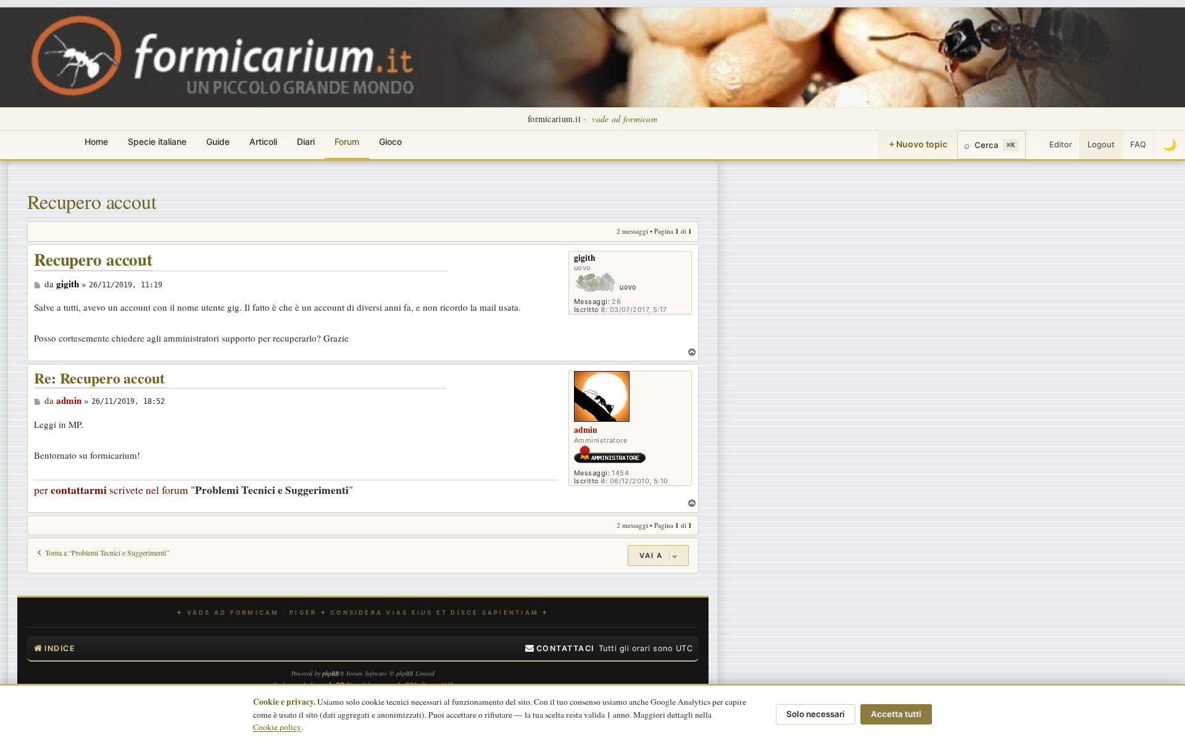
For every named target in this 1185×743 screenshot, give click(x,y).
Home (96, 141)
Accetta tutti (896, 714)
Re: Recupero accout (99, 378)
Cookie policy (277, 727)
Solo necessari (815, 714)
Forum (347, 141)
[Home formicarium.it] (592, 57)
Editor (1060, 144)
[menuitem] (559, 648)
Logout (1101, 144)
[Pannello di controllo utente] (1033, 145)
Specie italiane (157, 141)
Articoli (263, 141)
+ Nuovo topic (918, 144)
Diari (306, 141)
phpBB (330, 673)
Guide (218, 141)
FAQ (1138, 144)
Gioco (390, 141)
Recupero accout (92, 201)
